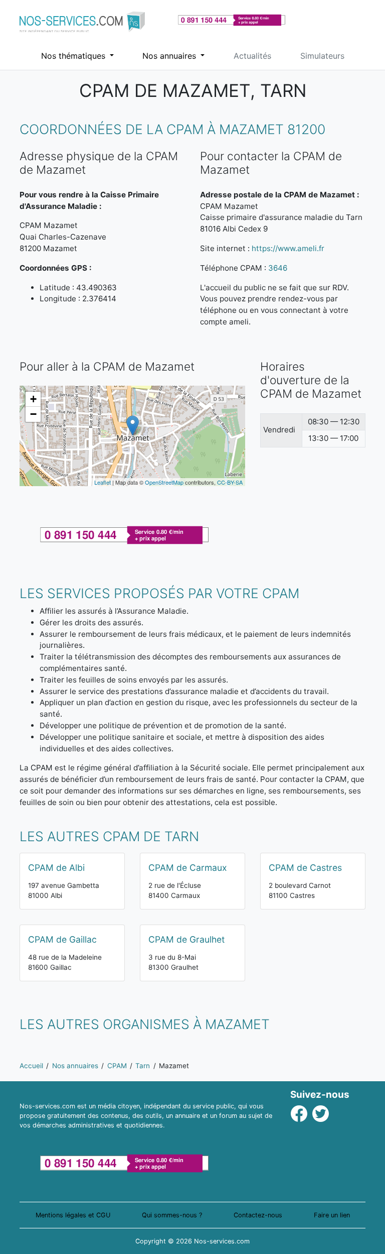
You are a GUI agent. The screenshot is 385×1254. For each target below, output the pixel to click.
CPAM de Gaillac (62, 939)
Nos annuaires (170, 56)
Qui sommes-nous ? (172, 1215)
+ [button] (33, 399)
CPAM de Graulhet (186, 939)
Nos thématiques (74, 56)
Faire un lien (332, 1215)
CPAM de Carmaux (187, 867)
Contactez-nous (258, 1215)
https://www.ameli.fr (288, 248)
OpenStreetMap (164, 482)
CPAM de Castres (305, 867)
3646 (277, 268)
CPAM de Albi (56, 867)
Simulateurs (322, 56)
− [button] (33, 414)
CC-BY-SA (230, 482)
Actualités (252, 56)
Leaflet (102, 482)
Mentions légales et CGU (73, 1215)
